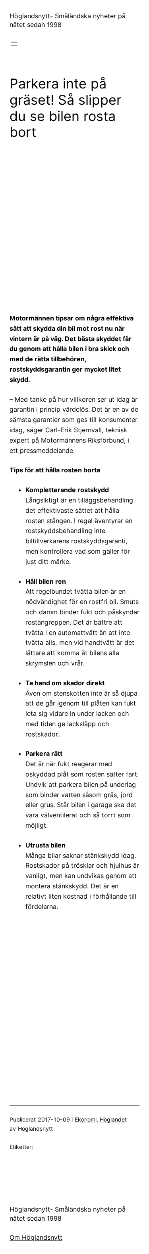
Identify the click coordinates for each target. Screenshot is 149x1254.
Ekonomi (86, 1119)
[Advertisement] (74, 226)
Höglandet (113, 1119)
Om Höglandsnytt (36, 1237)
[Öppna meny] (14, 43)
